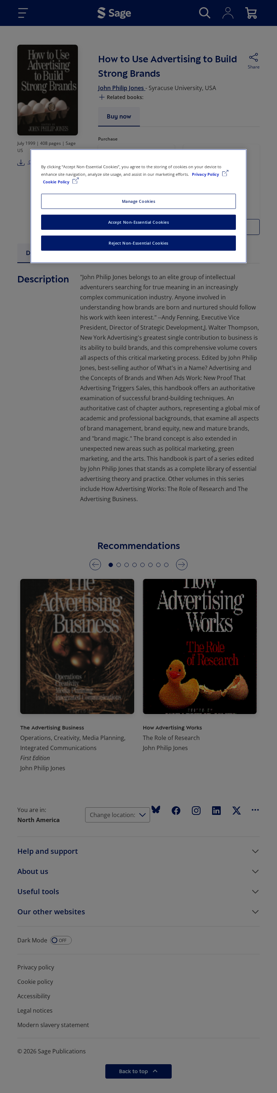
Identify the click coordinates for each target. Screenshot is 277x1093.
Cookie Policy (56, 181)
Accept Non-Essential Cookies (138, 222)
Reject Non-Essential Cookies (138, 243)
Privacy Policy (206, 174)
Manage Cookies (138, 201)
